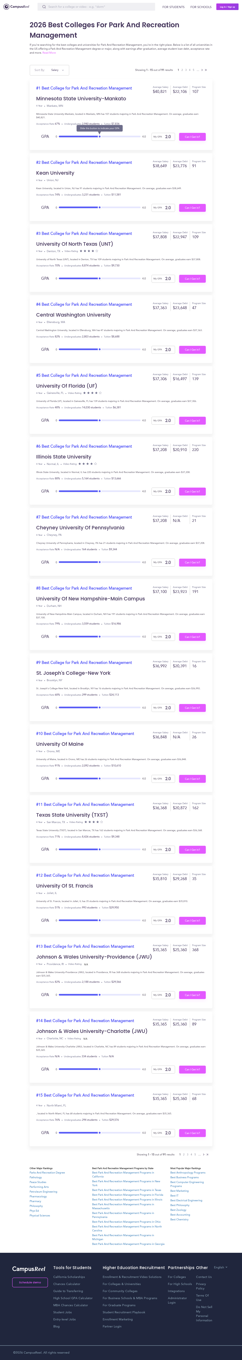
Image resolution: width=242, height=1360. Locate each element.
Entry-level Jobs (64, 1319)
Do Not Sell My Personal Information (204, 1314)
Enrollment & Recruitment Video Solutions (132, 1277)
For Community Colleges (120, 1291)
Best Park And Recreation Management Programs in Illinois (127, 1200)
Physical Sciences (40, 1215)
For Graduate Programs (119, 1305)
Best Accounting (180, 1215)
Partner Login (112, 1326)
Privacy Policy (201, 1286)
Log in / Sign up (227, 6)
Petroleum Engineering (43, 1192)
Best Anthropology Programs (187, 1173)
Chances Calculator (66, 1284)
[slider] (100, 135)
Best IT (174, 1196)
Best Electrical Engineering (186, 1200)
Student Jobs (62, 1312)
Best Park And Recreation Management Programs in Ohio (126, 1222)
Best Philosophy (179, 1205)
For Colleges (177, 1277)
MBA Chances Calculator (70, 1305)
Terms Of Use (202, 1298)
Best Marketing (179, 1191)
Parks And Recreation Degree (47, 1173)
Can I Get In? (192, 137)
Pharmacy (35, 1201)
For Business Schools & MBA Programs (130, 1298)
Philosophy (36, 1206)
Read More (49, 53)
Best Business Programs (184, 1177)
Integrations (176, 1291)
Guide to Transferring (68, 1291)
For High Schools (180, 1284)
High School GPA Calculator (73, 1298)
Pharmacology (38, 1196)
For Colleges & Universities (122, 1284)
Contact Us (204, 1277)
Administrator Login (177, 1300)
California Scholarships (69, 1277)
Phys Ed (34, 1211)
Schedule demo (30, 1282)
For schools (201, 7)
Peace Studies (38, 1182)
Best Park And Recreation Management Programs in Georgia (128, 1244)
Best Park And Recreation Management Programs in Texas (126, 1190)
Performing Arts (39, 1187)
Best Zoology (178, 1210)
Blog (56, 1326)
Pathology (36, 1177)
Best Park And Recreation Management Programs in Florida (127, 1195)
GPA (45, 137)
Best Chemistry (179, 1219)
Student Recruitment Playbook (124, 1312)
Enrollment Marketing (118, 1319)
